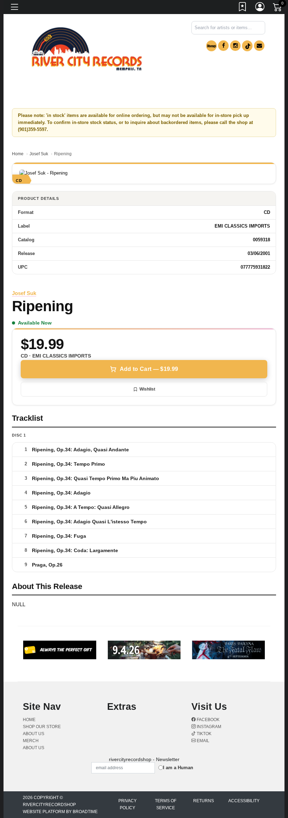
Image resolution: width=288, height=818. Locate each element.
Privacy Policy (127, 804)
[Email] (259, 46)
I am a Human (178, 767)
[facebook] (223, 46)
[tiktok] (247, 46)
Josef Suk (39, 153)
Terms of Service (165, 804)
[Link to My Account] (260, 8)
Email (202, 740)
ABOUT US (33, 733)
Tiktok (203, 733)
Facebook (208, 719)
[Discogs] (211, 46)
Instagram (208, 726)
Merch (31, 740)
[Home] (87, 49)
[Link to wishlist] (243, 8)
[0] (277, 8)
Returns (203, 800)
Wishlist (147, 389)
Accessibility (244, 800)
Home (18, 153)
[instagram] (235, 46)
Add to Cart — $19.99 (149, 369)
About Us (33, 747)
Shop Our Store (42, 726)
